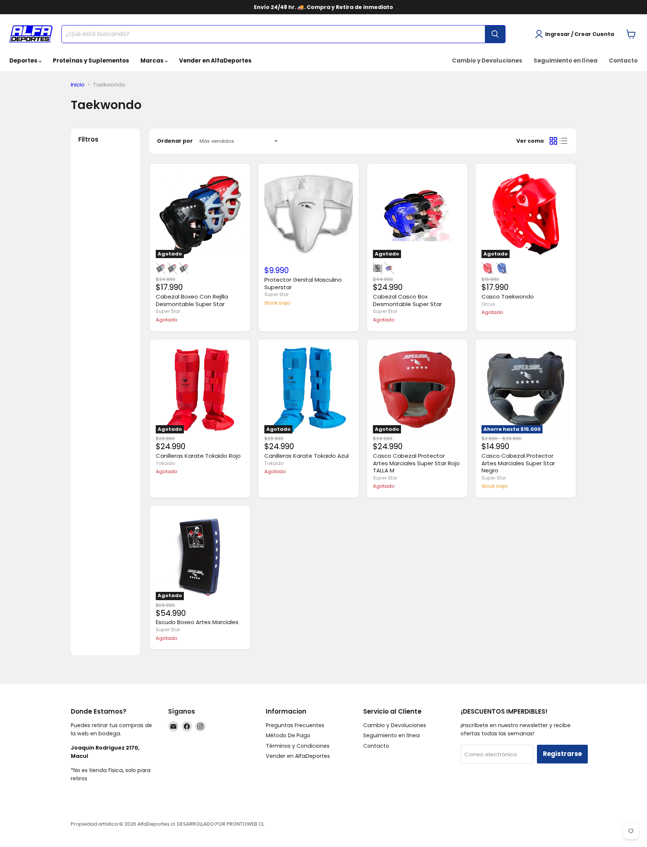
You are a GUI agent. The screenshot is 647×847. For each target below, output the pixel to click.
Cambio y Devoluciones (487, 60)
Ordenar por (175, 141)
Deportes (24, 60)
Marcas (152, 60)
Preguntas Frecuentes (295, 725)
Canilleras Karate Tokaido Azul (306, 456)
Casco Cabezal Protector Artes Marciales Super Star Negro (518, 463)
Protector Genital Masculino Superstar (303, 283)
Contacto (623, 60)
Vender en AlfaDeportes (215, 60)
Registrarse (562, 753)
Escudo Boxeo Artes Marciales (197, 622)
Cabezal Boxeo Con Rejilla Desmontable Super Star (192, 300)
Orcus (488, 304)
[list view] (564, 141)
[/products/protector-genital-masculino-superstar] (308, 214)
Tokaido (165, 463)
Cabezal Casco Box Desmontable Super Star (407, 300)
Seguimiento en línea (566, 60)
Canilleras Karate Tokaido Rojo (198, 456)
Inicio (78, 84)
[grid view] (553, 141)
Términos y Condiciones (297, 746)
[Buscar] (495, 34)
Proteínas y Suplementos (91, 60)
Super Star (168, 311)
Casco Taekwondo (508, 296)
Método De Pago (288, 735)
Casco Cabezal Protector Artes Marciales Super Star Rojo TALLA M (416, 463)
